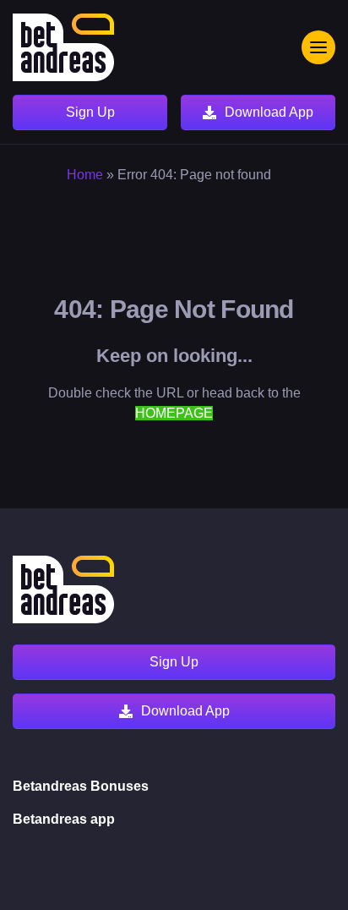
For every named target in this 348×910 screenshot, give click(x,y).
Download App (269, 112)
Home (85, 174)
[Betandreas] (63, 47)
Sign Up (90, 112)
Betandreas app (64, 819)
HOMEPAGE (174, 413)
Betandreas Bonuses (81, 786)
